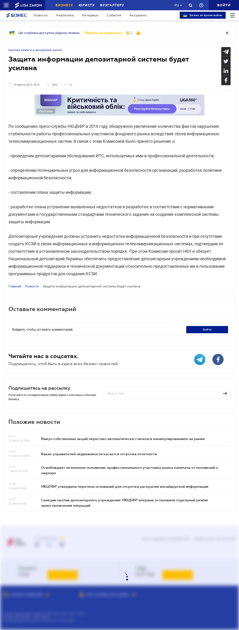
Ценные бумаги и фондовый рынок (35, 50)
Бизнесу (64, 5)
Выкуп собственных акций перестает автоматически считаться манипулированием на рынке (123, 438)
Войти (207, 329)
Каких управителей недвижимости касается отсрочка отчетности (99, 454)
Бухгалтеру (112, 5)
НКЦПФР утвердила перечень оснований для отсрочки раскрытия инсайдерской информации (124, 486)
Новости (41, 15)
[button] (6, 5)
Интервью (90, 15)
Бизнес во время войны (205, 15)
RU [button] (176, 5)
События (114, 15)
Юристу (87, 5)
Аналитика (65, 15)
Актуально (138, 15)
